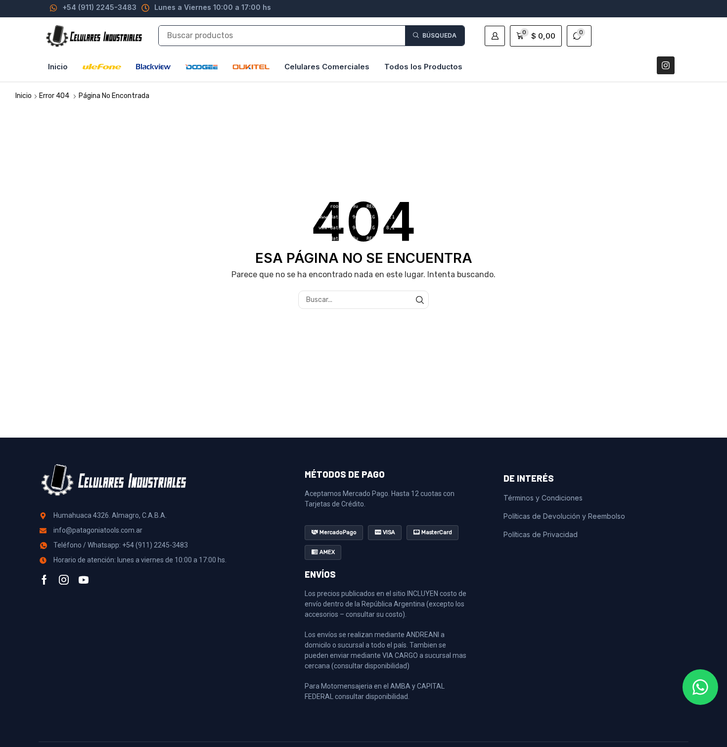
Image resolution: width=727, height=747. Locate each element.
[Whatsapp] (700, 687)
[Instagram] (666, 65)
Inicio (23, 96)
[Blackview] (153, 66)
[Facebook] (44, 580)
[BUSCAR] (419, 300)
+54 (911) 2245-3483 (99, 7)
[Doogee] (201, 66)
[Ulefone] (102, 66)
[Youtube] (84, 580)
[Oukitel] (251, 66)
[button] (495, 36)
